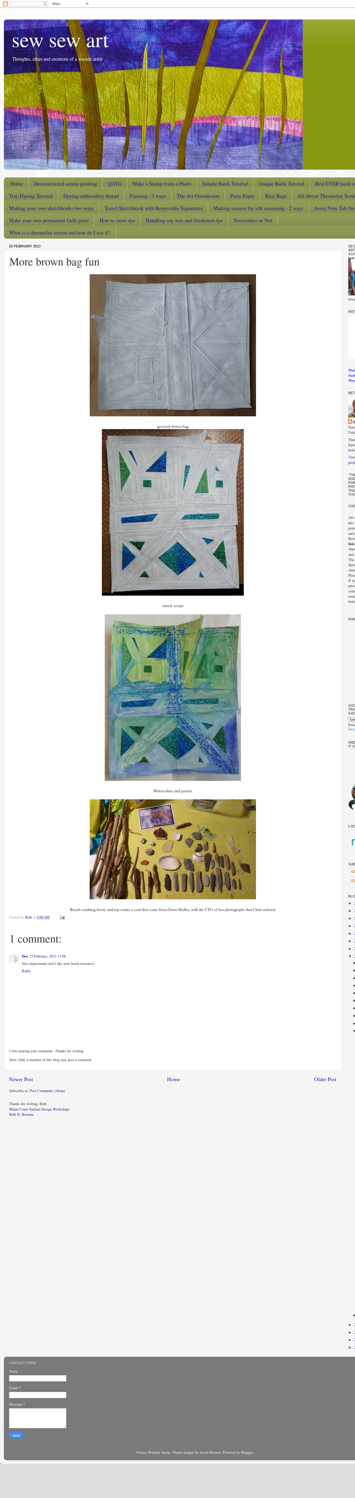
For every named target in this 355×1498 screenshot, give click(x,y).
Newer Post (21, 1079)
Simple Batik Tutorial (225, 183)
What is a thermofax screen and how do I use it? (59, 232)
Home (16, 183)
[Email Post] (62, 917)
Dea (25, 956)
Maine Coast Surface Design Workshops (39, 1109)
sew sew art (60, 39)
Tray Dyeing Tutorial (31, 195)
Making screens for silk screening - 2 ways (258, 208)
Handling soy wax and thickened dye (184, 220)
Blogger (247, 1452)
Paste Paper (242, 195)
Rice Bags (276, 195)
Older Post (325, 1079)
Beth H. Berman (21, 1114)
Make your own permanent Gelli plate (49, 220)
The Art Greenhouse (198, 195)
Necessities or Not (252, 220)
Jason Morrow (210, 1452)
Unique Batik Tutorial (281, 183)
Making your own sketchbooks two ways (51, 208)
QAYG (115, 183)
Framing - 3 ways (147, 195)
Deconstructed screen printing (65, 183)
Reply (26, 970)
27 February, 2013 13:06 (47, 956)
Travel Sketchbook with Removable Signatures (153, 208)
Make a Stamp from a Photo (162, 183)
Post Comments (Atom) (47, 1090)
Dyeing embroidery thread (91, 195)
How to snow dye (117, 220)
